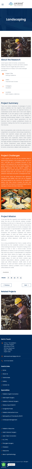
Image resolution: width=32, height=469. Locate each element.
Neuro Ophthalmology (9, 454)
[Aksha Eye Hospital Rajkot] (16, 4)
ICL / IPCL (5, 439)
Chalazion (5, 447)
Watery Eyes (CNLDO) (9, 405)
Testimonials (6, 377)
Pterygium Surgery (8, 443)
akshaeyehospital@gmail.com (12, 356)
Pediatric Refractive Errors (10, 412)
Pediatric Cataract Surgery (10, 401)
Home (4, 370)
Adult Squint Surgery (8, 398)
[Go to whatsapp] (3, 464)
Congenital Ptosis (8, 409)
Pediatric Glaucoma (8, 428)
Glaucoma (6, 451)
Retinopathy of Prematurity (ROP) (13, 416)
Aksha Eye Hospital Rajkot (17, 461)
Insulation (6, 272)
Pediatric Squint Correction (10, 394)
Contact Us (6, 385)
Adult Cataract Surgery (9, 432)
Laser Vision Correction (9, 436)
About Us (5, 374)
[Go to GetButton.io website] (3, 467)
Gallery (5, 381)
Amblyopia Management (10, 420)
